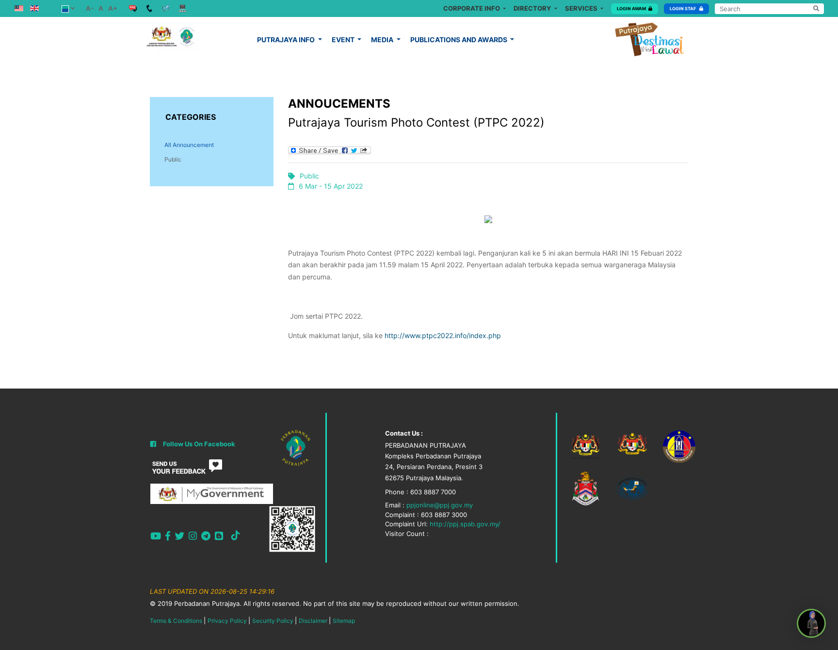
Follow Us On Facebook (199, 444)
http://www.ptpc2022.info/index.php (443, 335)
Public (172, 159)
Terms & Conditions (176, 620)
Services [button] (582, 8)
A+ (112, 8)
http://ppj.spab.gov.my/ (465, 524)
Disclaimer (313, 620)
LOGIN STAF (683, 8)
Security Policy (272, 620)
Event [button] (344, 39)
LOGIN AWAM (631, 8)
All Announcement (189, 144)
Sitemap (344, 620)
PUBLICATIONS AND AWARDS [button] (459, 39)
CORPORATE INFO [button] (472, 8)
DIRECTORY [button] (533, 8)
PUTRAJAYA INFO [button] (286, 39)
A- (90, 8)
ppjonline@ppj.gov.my (439, 505)
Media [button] (383, 39)
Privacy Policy (227, 620)
